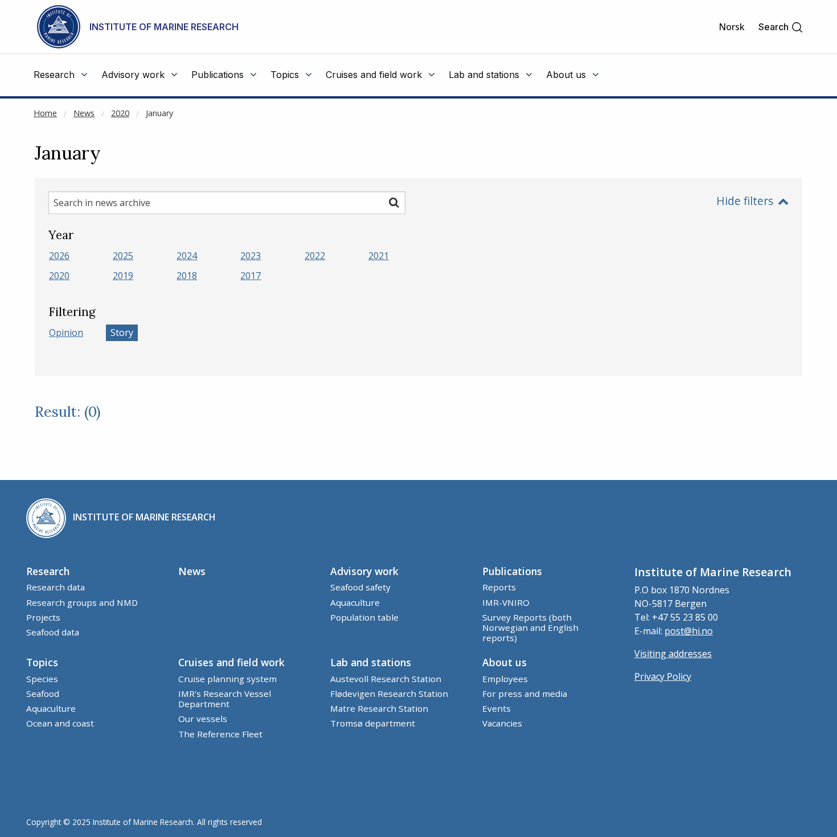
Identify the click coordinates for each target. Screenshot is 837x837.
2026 (59, 255)
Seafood (42, 693)
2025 (123, 255)
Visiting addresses (673, 653)
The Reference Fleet (220, 734)
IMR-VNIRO (506, 602)
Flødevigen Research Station (389, 693)
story (121, 332)
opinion (66, 332)
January (159, 113)
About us (504, 662)
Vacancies (502, 723)
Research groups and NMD (82, 602)
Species (42, 678)
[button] (780, 27)
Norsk (732, 26)
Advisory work (364, 571)
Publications (512, 571)
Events (496, 708)
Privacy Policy (662, 676)
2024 (187, 255)
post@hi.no (688, 631)
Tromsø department (372, 723)
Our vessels (202, 718)
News (84, 113)
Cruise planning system (227, 678)
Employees (505, 678)
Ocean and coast (60, 723)
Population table (364, 617)
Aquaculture (355, 602)
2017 (250, 275)
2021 (378, 255)
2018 (187, 275)
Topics (42, 662)
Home (45, 113)
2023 (250, 255)
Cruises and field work (231, 662)
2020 (120, 113)
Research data (55, 587)
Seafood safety (360, 587)
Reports (499, 587)
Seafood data (52, 632)
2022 (315, 255)
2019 (123, 275)
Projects (43, 617)
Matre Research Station (379, 708)
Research (47, 571)
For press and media (524, 693)
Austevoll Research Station (385, 678)
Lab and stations (370, 662)
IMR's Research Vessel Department (224, 698)
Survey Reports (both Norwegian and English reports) (530, 627)
